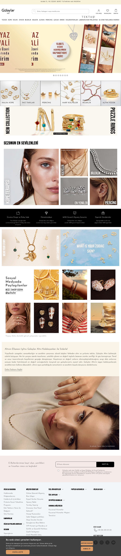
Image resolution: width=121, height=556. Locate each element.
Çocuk (56, 20)
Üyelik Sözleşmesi (32, 532)
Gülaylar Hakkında (10, 489)
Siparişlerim (8, 533)
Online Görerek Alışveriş (35, 493)
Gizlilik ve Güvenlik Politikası (36, 529)
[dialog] (60, 546)
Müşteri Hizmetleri (32, 489)
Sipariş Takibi (31, 502)
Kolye (15, 20)
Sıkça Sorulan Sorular (34, 520)
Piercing (49, 20)
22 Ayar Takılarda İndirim (109, 20)
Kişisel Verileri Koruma (34, 499)
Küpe (10, 20)
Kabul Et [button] (86, 549)
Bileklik (28, 20)
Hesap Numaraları (33, 514)
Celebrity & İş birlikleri (12, 499)
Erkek (62, 20)
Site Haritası (8, 514)
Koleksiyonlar (72, 20)
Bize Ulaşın (30, 496)
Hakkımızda (8, 493)
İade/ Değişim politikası (35, 517)
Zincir (21, 20)
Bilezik (35, 20)
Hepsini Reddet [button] (87, 543)
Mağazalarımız (9, 496)
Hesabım (6, 529)
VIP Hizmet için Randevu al (36, 526)
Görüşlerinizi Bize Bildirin (35, 523)
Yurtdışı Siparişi (32, 505)
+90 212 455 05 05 (104, 530)
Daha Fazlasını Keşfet (13, 369)
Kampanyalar (8, 518)
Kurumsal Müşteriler (55, 506)
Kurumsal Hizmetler (56, 510)
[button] (53, 75)
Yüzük (4, 20)
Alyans (42, 20)
